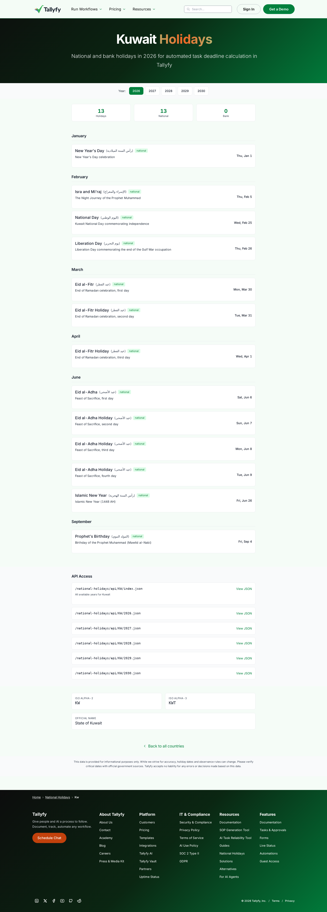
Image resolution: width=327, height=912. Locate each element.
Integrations (147, 845)
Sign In (248, 9)
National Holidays (57, 797)
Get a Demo (279, 9)
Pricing (115, 9)
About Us (106, 822)
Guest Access (269, 861)
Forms (264, 838)
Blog (102, 845)
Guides (224, 845)
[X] (45, 901)
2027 (152, 91)
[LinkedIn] (36, 901)
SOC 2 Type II (189, 853)
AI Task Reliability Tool (236, 838)
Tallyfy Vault (148, 861)
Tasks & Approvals (273, 830)
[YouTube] (62, 901)
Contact (105, 830)
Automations (269, 853)
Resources (142, 9)
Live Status (267, 845)
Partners (145, 869)
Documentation (230, 822)
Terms (275, 900)
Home (36, 797)
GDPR (184, 861)
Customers (147, 822)
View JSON (244, 589)
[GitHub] (70, 901)
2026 (136, 91)
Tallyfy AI (145, 853)
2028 (168, 91)
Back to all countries (166, 746)
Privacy (290, 900)
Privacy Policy (190, 830)
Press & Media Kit (111, 861)
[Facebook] (53, 901)
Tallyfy (39, 814)
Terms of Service (192, 838)
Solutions (226, 861)
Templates (146, 838)
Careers (105, 853)
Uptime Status (149, 877)
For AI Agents (229, 877)
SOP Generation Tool (234, 830)
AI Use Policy (189, 845)
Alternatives (228, 869)
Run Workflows (84, 9)
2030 (201, 91)
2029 (185, 91)
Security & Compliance (196, 822)
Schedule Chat (49, 838)
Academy (106, 838)
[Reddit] (79, 901)
